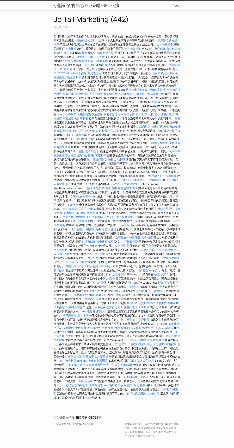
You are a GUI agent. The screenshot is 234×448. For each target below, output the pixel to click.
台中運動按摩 (104, 241)
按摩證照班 (164, 40)
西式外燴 (92, 258)
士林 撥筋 (114, 291)
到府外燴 (76, 196)
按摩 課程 (157, 102)
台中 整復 (69, 208)
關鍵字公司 (165, 282)
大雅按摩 (132, 344)
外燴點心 (159, 291)
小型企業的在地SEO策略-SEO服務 (86, 5)
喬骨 (112, 278)
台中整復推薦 (165, 44)
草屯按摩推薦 (134, 89)
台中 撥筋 (101, 229)
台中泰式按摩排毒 (153, 93)
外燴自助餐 (155, 89)
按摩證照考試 (100, 364)
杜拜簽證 (143, 270)
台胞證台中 (119, 274)
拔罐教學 (158, 340)
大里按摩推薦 (171, 258)
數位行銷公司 (105, 52)
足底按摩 (85, 364)
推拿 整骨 (174, 143)
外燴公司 (84, 262)
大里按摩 (143, 307)
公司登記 (133, 286)
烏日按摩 (88, 356)
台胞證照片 (94, 73)
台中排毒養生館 (66, 114)
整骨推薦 (59, 270)
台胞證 (112, 229)
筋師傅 (144, 249)
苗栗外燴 (100, 93)
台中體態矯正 (83, 217)
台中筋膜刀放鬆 (160, 327)
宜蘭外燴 (172, 73)
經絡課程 (89, 155)
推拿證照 (144, 327)
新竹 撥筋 (63, 52)
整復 (110, 159)
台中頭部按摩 (78, 73)
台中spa (133, 282)
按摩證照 (156, 126)
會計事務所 (170, 89)
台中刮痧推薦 (141, 319)
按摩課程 (68, 327)
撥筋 (90, 61)
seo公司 (115, 184)
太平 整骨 (101, 130)
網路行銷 (62, 130)
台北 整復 (108, 327)
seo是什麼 (133, 237)
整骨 (177, 118)
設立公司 (80, 208)
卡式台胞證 (60, 262)
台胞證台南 (97, 266)
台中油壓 (82, 315)
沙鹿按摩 (70, 48)
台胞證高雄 (101, 356)
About (176, 5)
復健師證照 (100, 159)
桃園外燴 (123, 93)
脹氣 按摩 (77, 155)
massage (153, 176)
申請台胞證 (75, 356)
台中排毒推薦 (133, 48)
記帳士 (132, 217)
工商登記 (144, 126)
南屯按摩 (100, 155)
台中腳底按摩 (129, 184)
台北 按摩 (121, 217)
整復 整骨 (92, 213)
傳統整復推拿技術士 (88, 40)
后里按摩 (148, 360)
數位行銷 (135, 93)
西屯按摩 (132, 327)
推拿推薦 (161, 303)
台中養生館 (145, 340)
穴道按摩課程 (62, 184)
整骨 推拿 (141, 114)
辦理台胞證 (67, 213)
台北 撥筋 (139, 385)
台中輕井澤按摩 (104, 307)
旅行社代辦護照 (132, 180)
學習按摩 (68, 93)
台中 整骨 (63, 69)
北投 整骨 (154, 114)
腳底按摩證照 (62, 155)
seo (145, 89)
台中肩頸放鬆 (126, 114)
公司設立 (174, 151)
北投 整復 (77, 229)
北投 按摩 (147, 237)
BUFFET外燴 (61, 73)
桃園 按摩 (160, 274)
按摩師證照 (69, 315)
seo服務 (90, 65)
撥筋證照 (89, 93)
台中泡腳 (119, 159)
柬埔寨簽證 (110, 114)
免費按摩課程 (146, 303)
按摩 (84, 52)
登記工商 (113, 130)
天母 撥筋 (172, 180)
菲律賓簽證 (101, 61)
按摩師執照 (145, 344)
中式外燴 (99, 57)
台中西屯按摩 (84, 57)
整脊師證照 (168, 114)
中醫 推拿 (155, 249)
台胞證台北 (60, 249)
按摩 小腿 (63, 254)
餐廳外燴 (70, 266)
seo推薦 (87, 311)
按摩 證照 (105, 188)
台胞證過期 (84, 114)
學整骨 (79, 93)
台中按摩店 (159, 73)
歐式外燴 (167, 249)
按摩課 (83, 221)
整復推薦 (92, 188)
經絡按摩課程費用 (76, 61)
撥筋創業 (129, 188)
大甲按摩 (89, 229)
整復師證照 (100, 282)
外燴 (107, 65)
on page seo (165, 323)
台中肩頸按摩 (79, 139)
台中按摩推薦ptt (78, 295)
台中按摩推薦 (168, 176)
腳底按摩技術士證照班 (67, 77)
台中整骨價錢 (157, 48)
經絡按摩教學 (159, 143)
